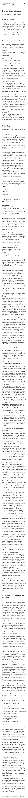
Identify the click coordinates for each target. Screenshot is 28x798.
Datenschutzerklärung (6, 796)
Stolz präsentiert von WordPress (18, 796)
